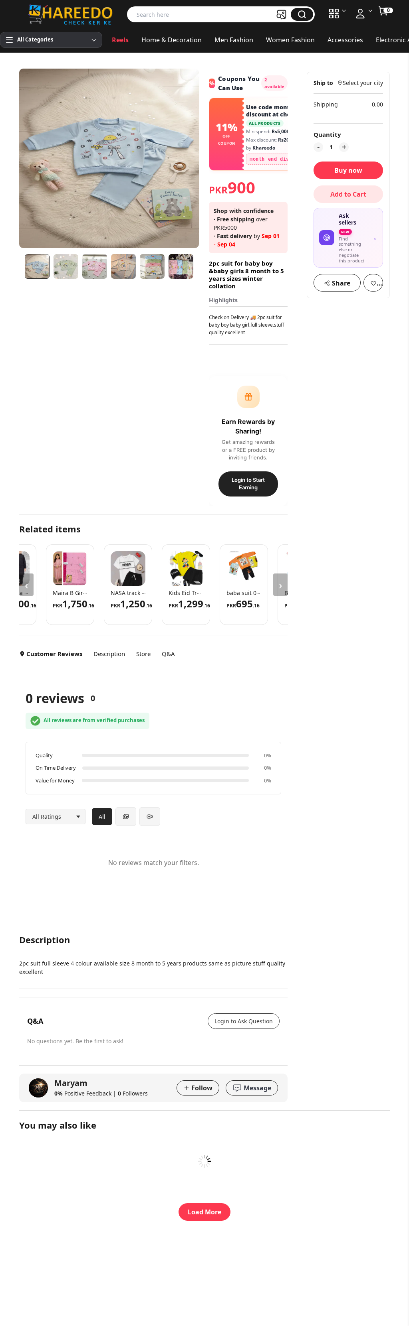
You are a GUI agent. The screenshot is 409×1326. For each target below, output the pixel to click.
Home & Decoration (171, 39)
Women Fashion (290, 39)
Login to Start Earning (248, 484)
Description (109, 654)
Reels (120, 39)
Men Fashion (233, 39)
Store (143, 654)
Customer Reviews (54, 654)
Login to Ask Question (243, 1021)
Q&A (168, 654)
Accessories (345, 39)
